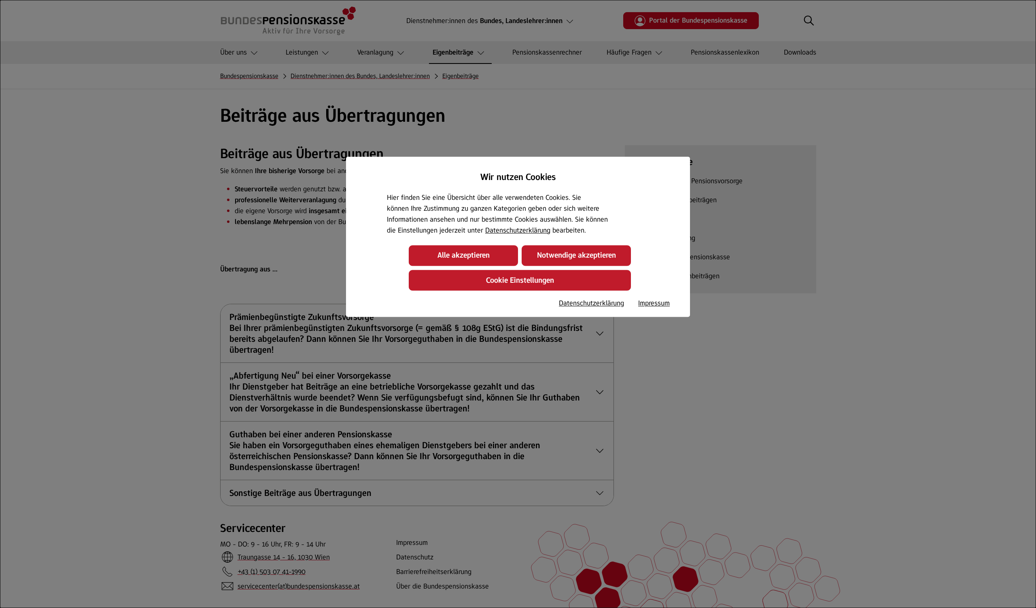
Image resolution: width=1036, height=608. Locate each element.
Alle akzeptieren (463, 255)
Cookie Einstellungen (520, 280)
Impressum (654, 303)
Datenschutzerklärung (517, 230)
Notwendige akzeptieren (576, 255)
